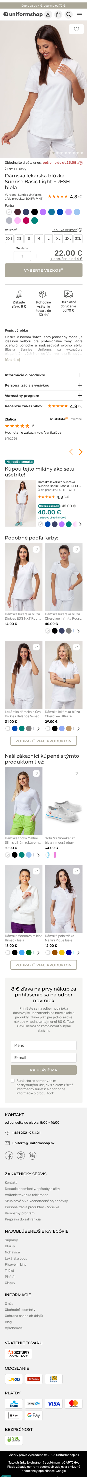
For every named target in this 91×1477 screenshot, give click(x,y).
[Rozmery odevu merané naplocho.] (80, 224)
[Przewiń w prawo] (77, 518)
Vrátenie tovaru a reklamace (26, 1189)
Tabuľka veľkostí (64, 224)
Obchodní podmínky (20, 1304)
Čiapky (10, 1277)
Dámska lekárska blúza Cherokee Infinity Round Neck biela (63, 610)
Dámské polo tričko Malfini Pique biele (59, 932)
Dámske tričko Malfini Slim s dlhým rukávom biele (22, 834)
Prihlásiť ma (43, 1064)
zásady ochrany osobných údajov (40, 1461)
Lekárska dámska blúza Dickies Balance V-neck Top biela (23, 708)
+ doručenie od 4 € (66, 253)
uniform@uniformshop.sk (33, 1137)
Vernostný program (19, 1208)
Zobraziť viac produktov (44, 735)
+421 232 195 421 (25, 1127)
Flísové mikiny (15, 1259)
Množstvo (22, 243)
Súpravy (11, 1234)
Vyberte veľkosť (44, 265)
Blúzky (21, 163)
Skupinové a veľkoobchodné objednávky (36, 1195)
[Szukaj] (69, 15)
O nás (9, 1298)
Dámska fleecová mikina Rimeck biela (23, 932)
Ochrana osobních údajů (24, 1310)
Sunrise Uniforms (29, 189)
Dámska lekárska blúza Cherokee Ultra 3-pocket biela (62, 708)
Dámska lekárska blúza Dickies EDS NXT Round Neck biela (23, 610)
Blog (8, 1316)
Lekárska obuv (16, 1253)
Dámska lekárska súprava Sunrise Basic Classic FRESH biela (58, 480)
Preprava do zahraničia (23, 1214)
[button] (53, 147)
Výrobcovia (14, 1322)
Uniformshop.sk (67, 1449)
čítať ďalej (12, 354)
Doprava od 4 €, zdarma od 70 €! (43, 5)
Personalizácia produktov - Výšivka (32, 1201)
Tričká (9, 1265)
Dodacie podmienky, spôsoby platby (32, 1183)
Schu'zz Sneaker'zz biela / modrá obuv (60, 834)
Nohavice (12, 1247)
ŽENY (9, 163)
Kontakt (11, 1177)
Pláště (10, 1271)
